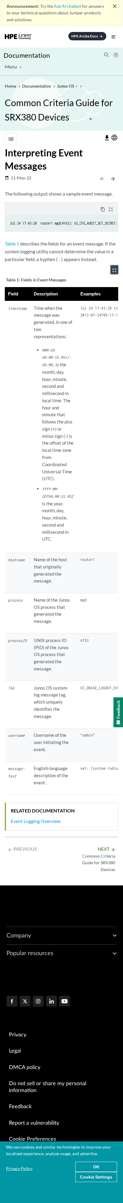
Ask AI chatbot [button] (67, 6)
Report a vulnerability (34, 1123)
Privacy (17, 1035)
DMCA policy (24, 1067)
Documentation (27, 55)
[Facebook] (12, 1002)
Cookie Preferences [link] (32, 1139)
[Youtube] (64, 1002)
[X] (25, 1002)
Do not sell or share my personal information (47, 1087)
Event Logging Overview (36, 821)
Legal (15, 1051)
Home (11, 86)
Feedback (20, 1106)
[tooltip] (106, 137)
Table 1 (12, 243)
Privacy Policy (19, 1168)
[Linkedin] (51, 1002)
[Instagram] (38, 1002)
